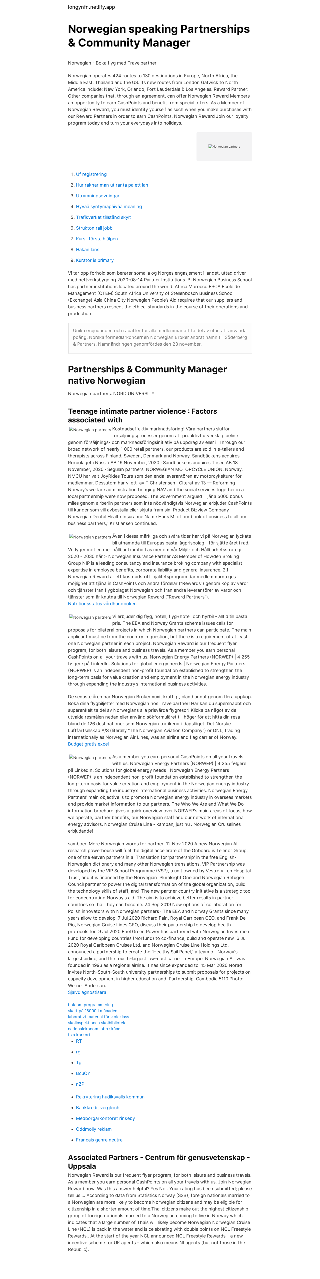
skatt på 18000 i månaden (92, 1010)
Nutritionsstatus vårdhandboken (102, 603)
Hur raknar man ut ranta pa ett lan (112, 185)
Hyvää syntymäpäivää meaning (109, 206)
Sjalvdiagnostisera (87, 992)
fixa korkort (79, 1034)
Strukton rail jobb (94, 228)
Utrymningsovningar (98, 195)
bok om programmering (90, 1004)
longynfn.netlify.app (91, 7)
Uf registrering (91, 174)
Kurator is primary (95, 260)
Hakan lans (87, 249)
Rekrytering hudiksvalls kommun (110, 1096)
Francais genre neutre (99, 1139)
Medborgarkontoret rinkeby (105, 1118)
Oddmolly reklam (94, 1129)
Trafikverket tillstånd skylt (103, 217)
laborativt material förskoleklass (98, 1016)
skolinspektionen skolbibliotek (96, 1022)
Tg (79, 1062)
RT (79, 1041)
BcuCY (83, 1073)
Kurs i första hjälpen (97, 238)
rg (78, 1051)
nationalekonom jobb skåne (94, 1028)
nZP (80, 1084)
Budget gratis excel (88, 744)
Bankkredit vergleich (98, 1107)
